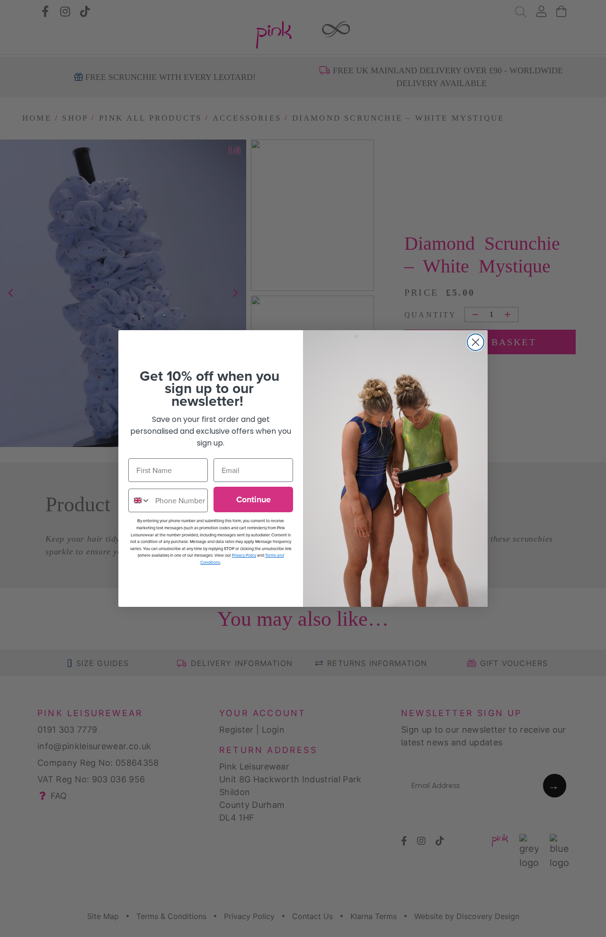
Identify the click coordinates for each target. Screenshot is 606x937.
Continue (253, 499)
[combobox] (140, 500)
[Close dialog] (475, 342)
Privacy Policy (244, 555)
